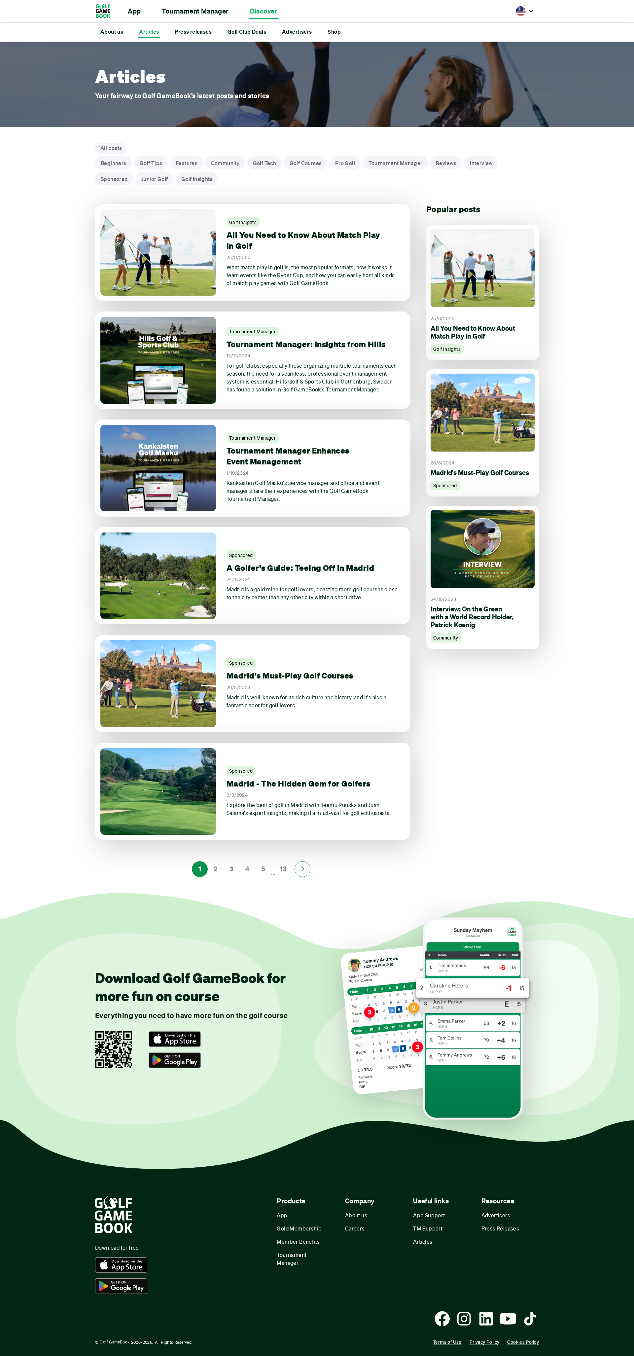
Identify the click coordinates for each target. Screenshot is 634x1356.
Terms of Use (447, 1342)
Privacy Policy (485, 1342)
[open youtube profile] (508, 1319)
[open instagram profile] (464, 1319)
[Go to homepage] (106, 11)
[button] (134, 11)
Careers (355, 1228)
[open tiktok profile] (530, 1319)
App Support (429, 1215)
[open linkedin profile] (486, 1319)
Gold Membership (299, 1228)
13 (283, 869)
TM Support (427, 1228)
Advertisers (495, 1215)
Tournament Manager (291, 1259)
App (282, 1215)
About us (356, 1215)
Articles (422, 1241)
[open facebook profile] (442, 1319)
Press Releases (500, 1228)
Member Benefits (298, 1241)
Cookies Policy (523, 1342)
